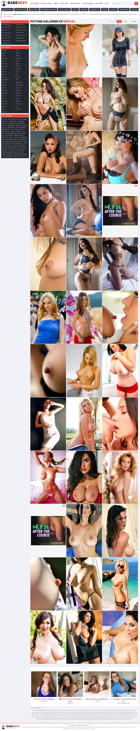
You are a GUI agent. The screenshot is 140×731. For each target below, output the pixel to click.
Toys (3, 109)
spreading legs (15, 133)
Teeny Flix (113, 9)
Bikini (3, 55)
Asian (17, 50)
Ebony (17, 63)
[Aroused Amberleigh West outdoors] (84, 317)
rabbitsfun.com (6, 27)
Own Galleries (46, 3)
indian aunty (6, 129)
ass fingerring (7, 156)
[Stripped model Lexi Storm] (84, 210)
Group (4, 71)
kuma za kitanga (16, 119)
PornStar (18, 95)
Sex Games (99, 3)
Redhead (4, 101)
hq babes (18, 131)
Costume (4, 63)
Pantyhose (5, 93)
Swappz (104, 9)
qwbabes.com (20, 38)
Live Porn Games (64, 9)
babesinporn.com (21, 27)
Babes (4, 53)
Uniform (18, 109)
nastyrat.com (5, 35)
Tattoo (4, 106)
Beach (17, 53)
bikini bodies (18, 142)
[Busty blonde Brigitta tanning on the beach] (120, 583)
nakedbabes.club (21, 40)
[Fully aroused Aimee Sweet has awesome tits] (120, 530)
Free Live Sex (19, 9)
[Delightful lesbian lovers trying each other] (120, 423)
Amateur (4, 50)
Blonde (18, 55)
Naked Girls (19, 82)
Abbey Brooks (124, 9)
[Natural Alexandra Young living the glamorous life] (48, 157)
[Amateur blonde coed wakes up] (84, 50)
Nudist (4, 87)
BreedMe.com (94, 9)
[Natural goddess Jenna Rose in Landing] (48, 104)
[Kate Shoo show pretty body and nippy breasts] (48, 50)
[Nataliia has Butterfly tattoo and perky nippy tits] (48, 263)
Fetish (4, 69)
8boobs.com (5, 30)
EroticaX (75, 9)
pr (6, 119)
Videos (56, 3)
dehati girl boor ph (20, 156)
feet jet (4, 123)
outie (18, 127)
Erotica (18, 66)
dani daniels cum (7, 142)
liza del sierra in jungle (10, 152)
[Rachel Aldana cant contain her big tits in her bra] (120, 370)
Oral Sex (18, 87)
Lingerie (18, 77)
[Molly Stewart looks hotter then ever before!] (84, 157)
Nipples (4, 85)
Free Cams (64, 3)
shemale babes (18, 135)
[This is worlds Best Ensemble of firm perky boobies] (84, 370)
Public (4, 98)
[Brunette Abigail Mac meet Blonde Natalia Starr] (120, 317)
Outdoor (4, 90)
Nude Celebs (19, 85)
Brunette (18, 58)
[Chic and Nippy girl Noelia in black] (120, 263)
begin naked (23, 139)
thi (3, 119)
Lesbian (4, 77)
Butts (17, 61)
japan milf (21, 121)
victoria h (12, 150)
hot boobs (5, 133)
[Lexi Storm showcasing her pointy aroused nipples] (120, 104)
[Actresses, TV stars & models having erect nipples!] (48, 423)
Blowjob (4, 58)
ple (9, 119)
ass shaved (12, 123)
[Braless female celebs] (120, 50)
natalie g (5, 137)
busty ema (9, 135)
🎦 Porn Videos (33, 9)
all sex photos (12, 121)
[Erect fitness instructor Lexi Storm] (48, 210)
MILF (17, 79)
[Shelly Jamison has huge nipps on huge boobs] (120, 477)
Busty (3, 61)
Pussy (17, 98)
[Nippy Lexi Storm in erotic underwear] (84, 263)
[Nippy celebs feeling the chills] (48, 317)
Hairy (17, 71)
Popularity (133, 21)
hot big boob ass (16, 144)
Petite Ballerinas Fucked (48, 9)
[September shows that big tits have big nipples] (48, 637)
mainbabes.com (20, 24)
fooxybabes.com (20, 35)
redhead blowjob (12, 139)
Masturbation (6, 79)
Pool (3, 95)
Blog (107, 3)
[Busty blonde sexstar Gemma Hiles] (84, 423)
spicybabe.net (6, 43)
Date (119, 21)
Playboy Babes (87, 3)
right (22, 129)
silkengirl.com (20, 32)
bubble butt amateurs (14, 125)
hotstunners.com (21, 30)
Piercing (18, 93)
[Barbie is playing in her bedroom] (48, 477)
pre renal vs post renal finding (17, 154)
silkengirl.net (5, 40)
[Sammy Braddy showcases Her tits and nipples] (84, 530)
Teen (17, 106)
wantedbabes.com (7, 24)
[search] (136, 3)
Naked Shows (75, 3)
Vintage (4, 111)
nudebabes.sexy (6, 32)
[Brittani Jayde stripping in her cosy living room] (84, 637)
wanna (23, 127)
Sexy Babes (35, 3)
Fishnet (18, 69)
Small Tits (4, 103)
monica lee (5, 131)
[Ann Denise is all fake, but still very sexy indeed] (84, 477)
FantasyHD (84, 9)
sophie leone (21, 150)
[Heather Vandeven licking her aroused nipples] (84, 104)
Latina (3, 74)
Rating (125, 21)
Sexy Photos (8, 9)
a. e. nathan (15, 129)
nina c (25, 125)
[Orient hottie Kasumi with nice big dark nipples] (84, 583)
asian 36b (9, 146)
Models (4, 82)
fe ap (4, 127)
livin (23, 131)
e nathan (17, 137)
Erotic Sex (5, 66)
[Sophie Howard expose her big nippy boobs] (120, 157)
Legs (17, 74)
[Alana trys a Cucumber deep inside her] (48, 583)
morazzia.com (6, 38)
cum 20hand (11, 127)
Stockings (19, 103)
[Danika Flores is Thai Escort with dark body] (48, 370)
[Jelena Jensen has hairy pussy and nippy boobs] (120, 637)
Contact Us (86, 725)
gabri (12, 131)
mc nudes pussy (13, 148)
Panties (18, 90)
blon (11, 137)
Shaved (18, 101)
